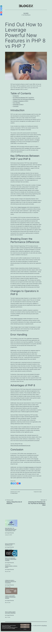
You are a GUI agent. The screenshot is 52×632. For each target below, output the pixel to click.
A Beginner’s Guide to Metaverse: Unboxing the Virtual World (10, 581)
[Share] (1, 14)
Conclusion (15, 106)
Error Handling (16, 102)
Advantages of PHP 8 (18, 104)
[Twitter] (1, 10)
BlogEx (26, 13)
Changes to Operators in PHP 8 (20, 101)
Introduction (16, 95)
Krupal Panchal (14, 493)
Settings (25, 629)
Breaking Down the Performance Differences (24, 99)
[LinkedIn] (1, 6)
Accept (25, 624)
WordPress (44, 625)
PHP (40, 491)
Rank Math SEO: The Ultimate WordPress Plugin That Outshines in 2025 (10, 529)
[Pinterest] (1, 12)
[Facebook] (1, 8)
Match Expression (22, 207)
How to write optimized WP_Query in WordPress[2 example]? (10, 559)
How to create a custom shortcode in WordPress (10, 612)
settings (13, 628)
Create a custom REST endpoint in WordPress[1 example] (10, 597)
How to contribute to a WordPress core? (10, 544)
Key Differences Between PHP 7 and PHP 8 (23, 97)
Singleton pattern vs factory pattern (11, 566)
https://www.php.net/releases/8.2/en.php (20, 445)
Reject (25, 626)
